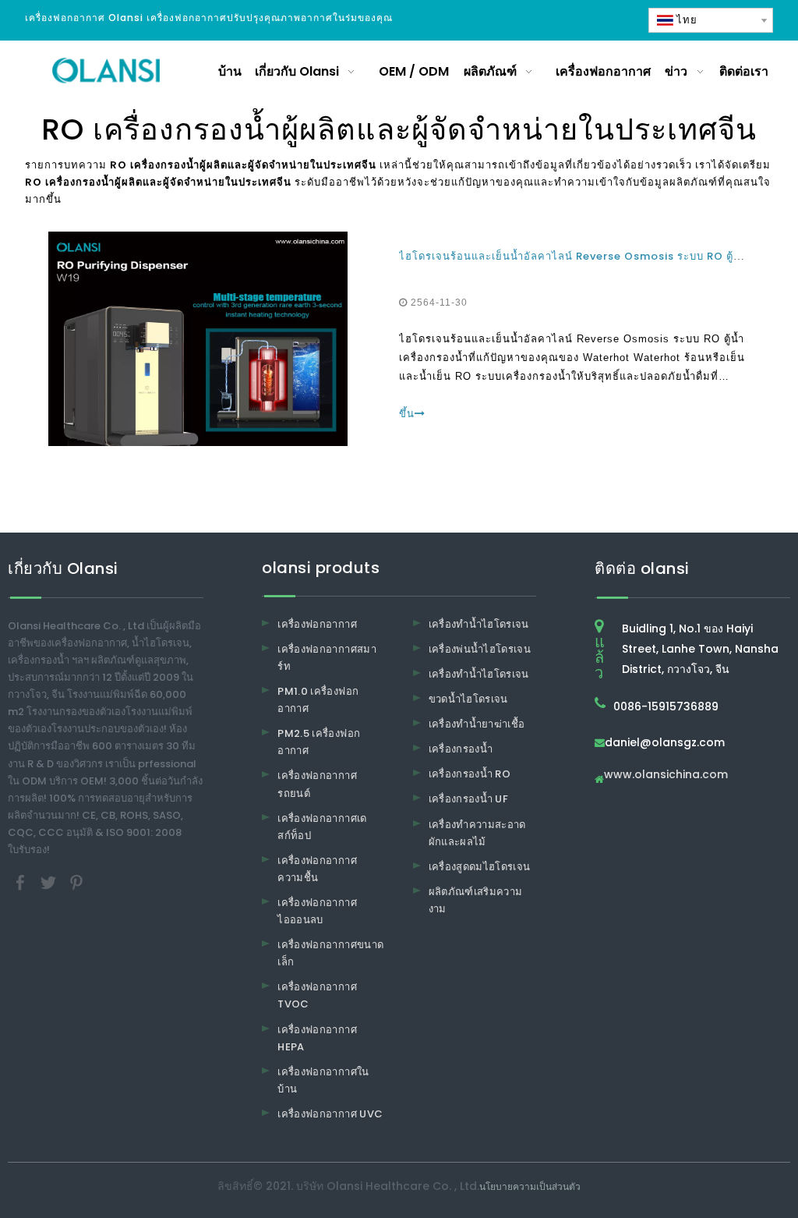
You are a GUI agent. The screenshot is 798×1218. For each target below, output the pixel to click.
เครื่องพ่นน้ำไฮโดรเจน (480, 649)
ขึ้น (407, 414)
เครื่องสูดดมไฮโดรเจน (480, 866)
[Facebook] (22, 882)
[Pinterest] (76, 882)
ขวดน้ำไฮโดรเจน (468, 699)
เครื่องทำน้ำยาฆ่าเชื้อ (477, 724)
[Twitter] (50, 882)
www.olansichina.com (666, 775)
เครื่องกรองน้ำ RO (470, 774)
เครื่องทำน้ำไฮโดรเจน (479, 624)
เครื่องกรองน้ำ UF (469, 798)
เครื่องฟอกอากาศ (317, 624)
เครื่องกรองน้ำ (461, 749)
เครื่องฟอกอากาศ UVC (330, 1113)
